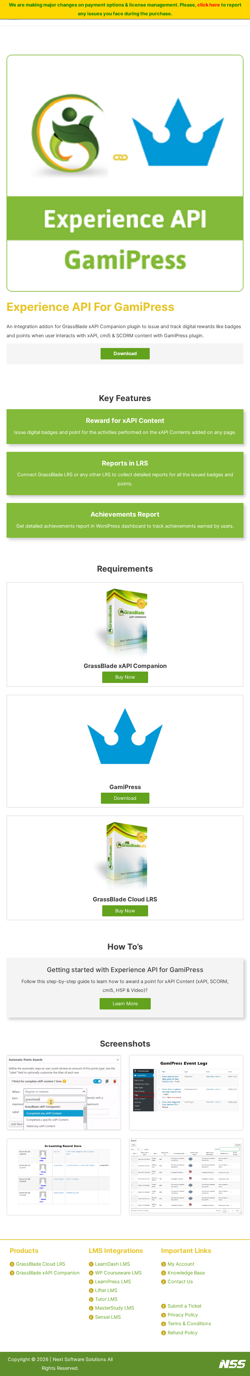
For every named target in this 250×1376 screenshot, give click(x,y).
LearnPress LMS (113, 1282)
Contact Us (180, 1282)
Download (125, 798)
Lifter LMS (106, 1290)
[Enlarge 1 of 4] (112, 1063)
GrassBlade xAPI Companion (48, 1273)
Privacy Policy (183, 1315)
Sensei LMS (108, 1317)
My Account (181, 1264)
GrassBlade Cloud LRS (40, 1264)
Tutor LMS (106, 1299)
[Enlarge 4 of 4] (235, 1147)
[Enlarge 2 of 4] (235, 1063)
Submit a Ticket (184, 1306)
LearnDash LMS (112, 1264)
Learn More (125, 1004)
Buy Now (125, 677)
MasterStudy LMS (114, 1308)
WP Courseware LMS (118, 1273)
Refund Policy (183, 1333)
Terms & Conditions (189, 1324)
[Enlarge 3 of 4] (112, 1147)
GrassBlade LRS (55, 475)
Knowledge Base (186, 1273)
